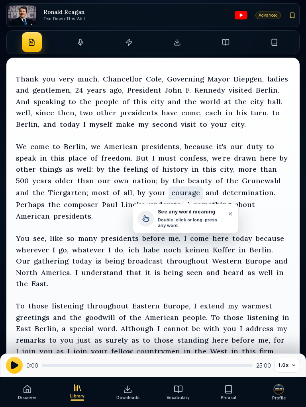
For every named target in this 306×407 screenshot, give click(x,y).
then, (67, 112)
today (70, 124)
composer (81, 204)
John (173, 90)
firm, (267, 351)
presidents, (161, 146)
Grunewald (261, 180)
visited (240, 90)
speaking (49, 101)
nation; (144, 180)
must (167, 158)
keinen (197, 249)
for (279, 340)
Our (23, 261)
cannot (175, 328)
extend (212, 305)
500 (22, 180)
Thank (27, 78)
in (229, 112)
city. (238, 124)
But (142, 158)
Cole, (154, 78)
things (50, 169)
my (143, 124)
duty (255, 146)
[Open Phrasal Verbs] (274, 42)
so (71, 238)
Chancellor (122, 78)
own (121, 180)
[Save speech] (292, 15)
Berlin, (27, 124)
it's (221, 146)
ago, (117, 90)
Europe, (176, 305)
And (23, 101)
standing (192, 340)
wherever (32, 249)
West (219, 351)
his (241, 112)
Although (137, 328)
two (86, 112)
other (106, 112)
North (26, 272)
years (96, 90)
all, (129, 192)
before (153, 238)
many (87, 238)
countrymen (158, 351)
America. (56, 272)
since (44, 112)
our (236, 146)
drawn (245, 158)
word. (107, 328)
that (133, 272)
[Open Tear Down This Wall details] (22, 15)
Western (227, 261)
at (227, 101)
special (81, 328)
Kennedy (209, 90)
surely (117, 340)
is (99, 261)
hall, (274, 101)
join (29, 351)
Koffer (224, 249)
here (268, 158)
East (23, 328)
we (95, 146)
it (148, 272)
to (72, 101)
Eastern (146, 305)
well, (24, 112)
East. (39, 283)
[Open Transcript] (32, 42)
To (20, 305)
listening (67, 305)
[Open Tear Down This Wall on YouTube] (241, 15)
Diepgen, (248, 78)
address (259, 328)
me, (174, 238)
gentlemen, (52, 90)
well (266, 272)
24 (79, 90)
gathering (51, 261)
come (39, 146)
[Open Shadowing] (80, 42)
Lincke (133, 204)
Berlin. (267, 90)
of (125, 101)
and (22, 90)
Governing (185, 78)
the (86, 101)
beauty (200, 180)
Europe (258, 261)
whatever (88, 249)
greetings (32, 317)
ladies (277, 78)
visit (188, 124)
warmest (257, 305)
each (213, 112)
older (64, 180)
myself (100, 124)
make (125, 124)
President (144, 90)
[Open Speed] (129, 42)
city (157, 101)
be (196, 328)
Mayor (219, 78)
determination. (248, 192)
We (21, 146)
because (198, 146)
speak (26, 158)
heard (233, 272)
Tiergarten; (68, 192)
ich (133, 249)
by (284, 158)
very (66, 78)
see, (39, 238)
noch (172, 249)
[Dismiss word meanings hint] (230, 214)
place (77, 158)
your (219, 124)
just (84, 340)
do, (119, 249)
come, (191, 112)
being (114, 261)
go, (64, 249)
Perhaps (30, 204)
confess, (194, 158)
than (268, 169)
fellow (122, 351)
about (245, 204)
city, (227, 169)
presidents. (73, 216)
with (212, 328)
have (169, 112)
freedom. (116, 158)
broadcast (145, 261)
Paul (110, 204)
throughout (187, 261)
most (100, 192)
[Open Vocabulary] (225, 42)
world (210, 101)
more (247, 169)
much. (88, 78)
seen (194, 272)
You (22, 238)
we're (221, 158)
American (121, 146)
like (56, 238)
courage (185, 192)
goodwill (100, 317)
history (175, 169)
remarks (30, 340)
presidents (139, 112)
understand (102, 272)
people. (195, 317)
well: (85, 169)
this (140, 101)
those (38, 305)
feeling (136, 169)
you (48, 78)
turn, (260, 112)
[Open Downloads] (177, 42)
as (69, 169)
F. (188, 90)
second (164, 124)
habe (151, 249)
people (107, 101)
